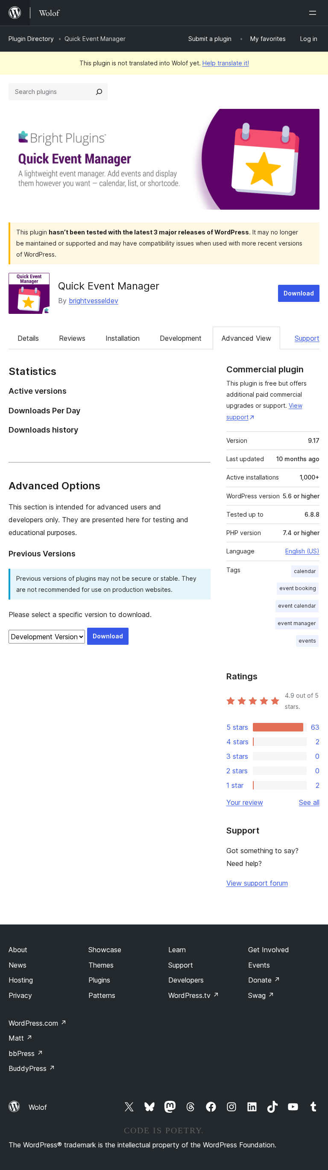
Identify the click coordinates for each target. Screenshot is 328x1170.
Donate (264, 980)
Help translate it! (225, 63)
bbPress (26, 1053)
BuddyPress (32, 1068)
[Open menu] (314, 13)
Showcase (104, 949)
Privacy (20, 995)
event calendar (297, 606)
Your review (244, 802)
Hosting (21, 980)
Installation (122, 338)
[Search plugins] (99, 91)
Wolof (38, 1107)
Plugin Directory (31, 38)
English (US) (302, 551)
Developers (186, 980)
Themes (101, 965)
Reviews (72, 338)
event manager (297, 623)
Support (307, 338)
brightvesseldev (93, 300)
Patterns (101, 995)
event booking (297, 588)
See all (309, 802)
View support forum (257, 883)
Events (259, 965)
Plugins (99, 980)
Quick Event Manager (108, 286)
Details (28, 338)
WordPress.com (38, 1023)
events (307, 641)
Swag (261, 995)
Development (181, 338)
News (17, 965)
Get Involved (268, 949)
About (18, 949)
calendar (305, 571)
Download (299, 293)
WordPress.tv (193, 995)
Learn (177, 949)
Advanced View (246, 338)
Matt (20, 1038)
